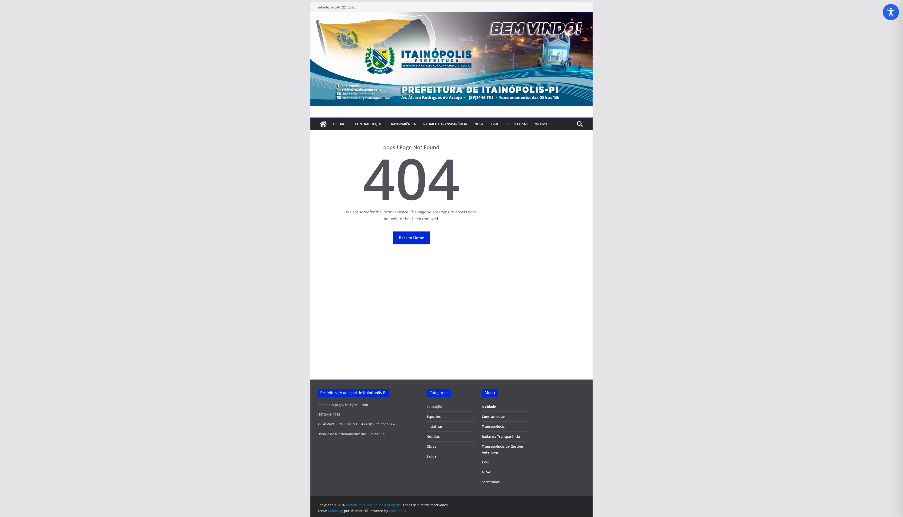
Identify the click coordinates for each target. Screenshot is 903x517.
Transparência (402, 124)
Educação (434, 406)
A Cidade (340, 124)
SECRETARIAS (517, 124)
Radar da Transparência (445, 124)
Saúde (431, 456)
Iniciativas (435, 426)
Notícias (433, 436)
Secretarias (491, 482)
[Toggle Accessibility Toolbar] (890, 12)
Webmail (542, 124)
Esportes (434, 416)
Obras (431, 446)
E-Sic (495, 124)
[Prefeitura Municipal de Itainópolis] (451, 15)
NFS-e (479, 124)
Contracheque (368, 124)
